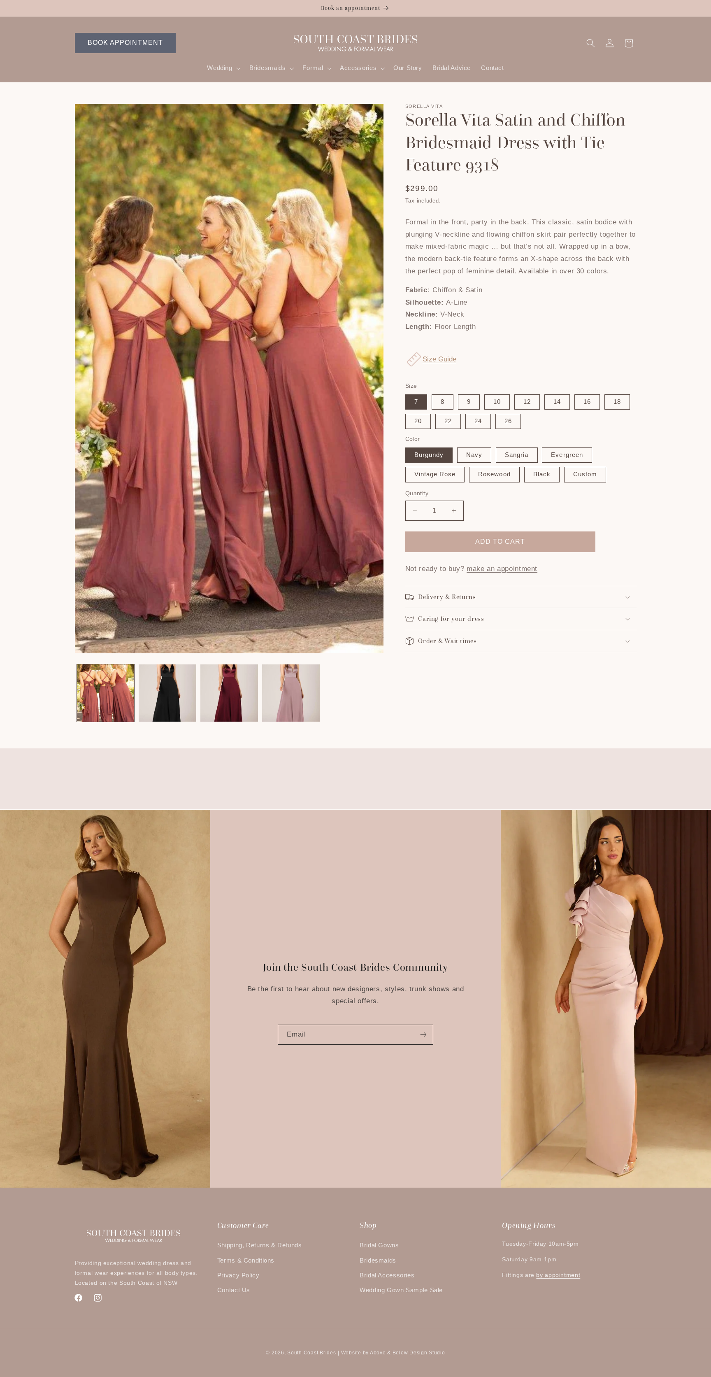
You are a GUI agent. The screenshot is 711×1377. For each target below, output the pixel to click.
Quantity (416, 493)
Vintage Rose (435, 474)
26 (508, 421)
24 (478, 421)
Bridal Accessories (387, 1275)
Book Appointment (125, 42)
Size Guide (439, 359)
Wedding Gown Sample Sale (401, 1290)
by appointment (558, 1275)
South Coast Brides (311, 1352)
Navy (474, 455)
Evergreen (567, 455)
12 (527, 401)
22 (448, 421)
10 (497, 401)
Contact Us (233, 1290)
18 (617, 401)
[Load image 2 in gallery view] (167, 693)
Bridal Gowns (379, 1245)
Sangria (516, 455)
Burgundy (429, 455)
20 (418, 421)
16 (587, 401)
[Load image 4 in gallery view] (291, 693)
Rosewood (494, 474)
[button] (223, 68)
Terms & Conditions (245, 1260)
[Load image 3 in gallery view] (229, 693)
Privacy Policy (238, 1275)
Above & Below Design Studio (407, 1352)
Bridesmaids (378, 1260)
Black (542, 474)
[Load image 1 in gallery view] (106, 693)
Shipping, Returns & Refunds (259, 1245)
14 (557, 401)
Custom (585, 474)
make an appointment (502, 569)
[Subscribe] (423, 1035)
